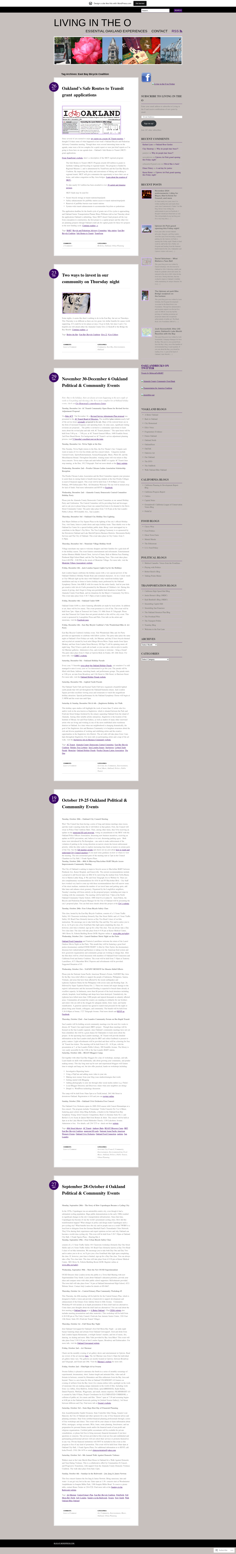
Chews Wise (149, 526)
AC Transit (71, 744)
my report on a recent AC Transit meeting (107, 138)
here (86, 1356)
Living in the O (92, 22)
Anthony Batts (98, 1128)
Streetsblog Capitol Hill (154, 603)
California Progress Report (155, 492)
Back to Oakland (151, 419)
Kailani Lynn (148, 144)
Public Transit (121, 1154)
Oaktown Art (150, 453)
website (115, 1123)
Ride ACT (69, 416)
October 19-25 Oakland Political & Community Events (94, 803)
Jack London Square (96, 747)
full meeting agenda (85, 849)
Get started (140, 3)
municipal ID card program (83, 832)
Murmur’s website (104, 1361)
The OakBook (150, 465)
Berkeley (101, 245)
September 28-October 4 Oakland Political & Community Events (93, 1189)
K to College (113, 334)
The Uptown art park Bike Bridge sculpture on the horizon (167, 293)
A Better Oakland (97, 1310)
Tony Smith (119, 1497)
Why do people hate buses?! (167, 148)
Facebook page (83, 620)
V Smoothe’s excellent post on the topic (88, 439)
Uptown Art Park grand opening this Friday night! (161, 158)
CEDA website (115, 1310)
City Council (109, 1149)
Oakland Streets (80, 1310)
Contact (159, 31)
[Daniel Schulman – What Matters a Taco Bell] (146, 262)
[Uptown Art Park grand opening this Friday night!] (146, 230)
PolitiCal (148, 511)
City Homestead (151, 423)
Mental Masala (150, 539)
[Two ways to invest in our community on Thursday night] (76, 316)
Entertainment (119, 347)
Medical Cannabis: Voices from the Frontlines (162, 563)
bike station (112, 230)
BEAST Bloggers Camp (114, 1128)
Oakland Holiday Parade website (93, 677)
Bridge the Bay (72, 334)
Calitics (147, 496)
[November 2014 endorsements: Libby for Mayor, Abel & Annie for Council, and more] (146, 195)
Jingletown (109, 747)
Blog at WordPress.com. (64, 1543)
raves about (85, 665)
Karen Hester (148, 172)
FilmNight (120, 1495)
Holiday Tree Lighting (79, 747)
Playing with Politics (153, 567)
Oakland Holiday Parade (86, 750)
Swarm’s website (104, 1403)
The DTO (148, 461)
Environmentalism (116, 1152)
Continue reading (90, 225)
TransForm (99, 233)
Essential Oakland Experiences (116, 31)
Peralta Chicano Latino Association (110, 750)
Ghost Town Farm (152, 535)
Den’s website (122, 463)
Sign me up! (149, 123)
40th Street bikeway (74, 1128)
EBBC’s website (80, 655)
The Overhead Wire (152, 616)
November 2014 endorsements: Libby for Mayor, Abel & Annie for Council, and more (166, 194)
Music (104, 768)
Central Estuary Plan (85, 1495)
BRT (126, 1128)
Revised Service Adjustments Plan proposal (107, 416)
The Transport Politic (153, 620)
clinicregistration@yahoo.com (104, 1450)
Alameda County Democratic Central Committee (95, 744)
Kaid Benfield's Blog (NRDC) (156, 599)
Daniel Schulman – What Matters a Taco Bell (166, 259)
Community (102, 347)
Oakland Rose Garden (164, 144)
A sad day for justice (164, 168)
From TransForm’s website (72, 158)
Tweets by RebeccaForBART (152, 373)
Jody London (81, 1497)
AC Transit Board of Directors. (87, 419)
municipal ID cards (91, 1131)
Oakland (108, 245)
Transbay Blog (150, 625)
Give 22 (104, 334)
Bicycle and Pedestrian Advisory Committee (90, 230)
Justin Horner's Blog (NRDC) (156, 595)
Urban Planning (118, 245)
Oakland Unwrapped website (88, 1343)
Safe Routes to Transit (85, 233)
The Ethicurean (151, 543)
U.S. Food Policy (151, 547)
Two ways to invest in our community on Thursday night (91, 278)
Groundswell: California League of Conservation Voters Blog (163, 505)
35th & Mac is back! (171, 164)
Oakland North (150, 440)
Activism (101, 765)
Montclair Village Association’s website (77, 563)
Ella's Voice (149, 427)
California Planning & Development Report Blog (161, 486)
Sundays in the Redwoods (97, 1497)
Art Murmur (71, 1495)
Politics (117, 768)
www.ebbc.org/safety (121, 933)
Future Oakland (151, 436)
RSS (175, 31)
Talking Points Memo (153, 575)
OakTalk (148, 448)
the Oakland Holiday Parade (101, 665)
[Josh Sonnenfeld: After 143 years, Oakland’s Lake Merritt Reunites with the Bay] (146, 333)
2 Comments (67, 245)
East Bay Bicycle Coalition (89, 334)
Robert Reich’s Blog (152, 571)
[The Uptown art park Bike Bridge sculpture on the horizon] (146, 296)
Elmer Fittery (148, 168)
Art (106, 765)
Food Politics (150, 530)
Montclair (72, 750)
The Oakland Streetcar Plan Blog (157, 612)
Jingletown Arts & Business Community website (92, 739)
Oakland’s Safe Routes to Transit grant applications (93, 91)
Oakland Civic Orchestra (85, 1134)
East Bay (110, 347)
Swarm (111, 1497)
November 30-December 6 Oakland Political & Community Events (95, 381)
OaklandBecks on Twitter (155, 367)
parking (120, 1134)
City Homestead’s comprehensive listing (91, 403)
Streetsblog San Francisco (155, 608)
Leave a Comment (69, 347)
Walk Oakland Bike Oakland (156, 470)
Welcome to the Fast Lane (155, 629)
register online (108, 1096)
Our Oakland (150, 457)
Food (99, 768)
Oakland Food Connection (72, 941)
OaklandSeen (150, 444)
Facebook (109, 487)
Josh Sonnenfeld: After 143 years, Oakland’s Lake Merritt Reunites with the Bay (168, 331)
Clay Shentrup (148, 148)
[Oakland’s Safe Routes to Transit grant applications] (91, 136)
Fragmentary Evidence (153, 431)
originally (81, 422)
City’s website (123, 903)
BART (69, 230)
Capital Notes (150, 500)
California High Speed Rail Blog (157, 591)
